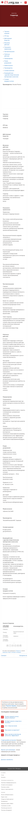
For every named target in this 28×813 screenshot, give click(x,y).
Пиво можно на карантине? (12, 730)
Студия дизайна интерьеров (8, 740)
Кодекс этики (4, 796)
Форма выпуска (8, 65)
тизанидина (18, 652)
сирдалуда (4, 652)
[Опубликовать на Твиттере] (12, 645)
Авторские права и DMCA (7, 803)
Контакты (3, 777)
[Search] (25, 2)
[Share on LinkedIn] (20, 645)
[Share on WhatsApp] (7, 645)
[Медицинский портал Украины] (10, 2)
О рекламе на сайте (6, 805)
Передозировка (8, 58)
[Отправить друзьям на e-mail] (15, 645)
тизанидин (13, 652)
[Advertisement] (15, 97)
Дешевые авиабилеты (7, 759)
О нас (2, 775)
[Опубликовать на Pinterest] (18, 645)
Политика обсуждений (6, 810)
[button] (21, 2)
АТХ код (6, 36)
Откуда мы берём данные (7, 799)
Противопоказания (9, 51)
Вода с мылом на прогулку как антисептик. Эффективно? (13, 735)
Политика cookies (5, 787)
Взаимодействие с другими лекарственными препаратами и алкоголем (11, 74)
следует (9, 652)
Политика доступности (6, 808)
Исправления (4, 801)
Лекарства (14, 13)
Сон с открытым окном (11, 725)
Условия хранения (9, 70)
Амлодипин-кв (23, 655)
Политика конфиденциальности (8, 782)
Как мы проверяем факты (7, 794)
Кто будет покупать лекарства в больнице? (13, 722)
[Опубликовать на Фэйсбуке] (10, 645)
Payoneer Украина (11, 705)
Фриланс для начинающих (8, 749)
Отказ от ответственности (7, 789)
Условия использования (6, 784)
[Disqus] (14, 677)
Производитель (8, 68)
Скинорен (3, 655)
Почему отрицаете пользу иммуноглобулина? (12, 717)
